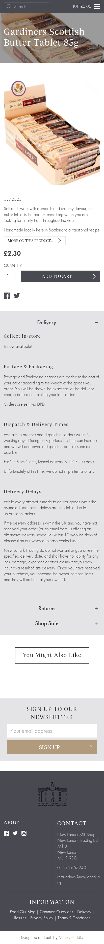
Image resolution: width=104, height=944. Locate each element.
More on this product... (30, 241)
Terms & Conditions (74, 918)
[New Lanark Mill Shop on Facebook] (6, 832)
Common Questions (56, 911)
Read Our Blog (22, 911)
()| (82, 6)
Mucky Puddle (71, 937)
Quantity (9, 265)
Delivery (84, 911)
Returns (20, 918)
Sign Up (49, 747)
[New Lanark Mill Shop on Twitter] (15, 832)
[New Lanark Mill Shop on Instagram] (24, 832)
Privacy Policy (41, 918)
